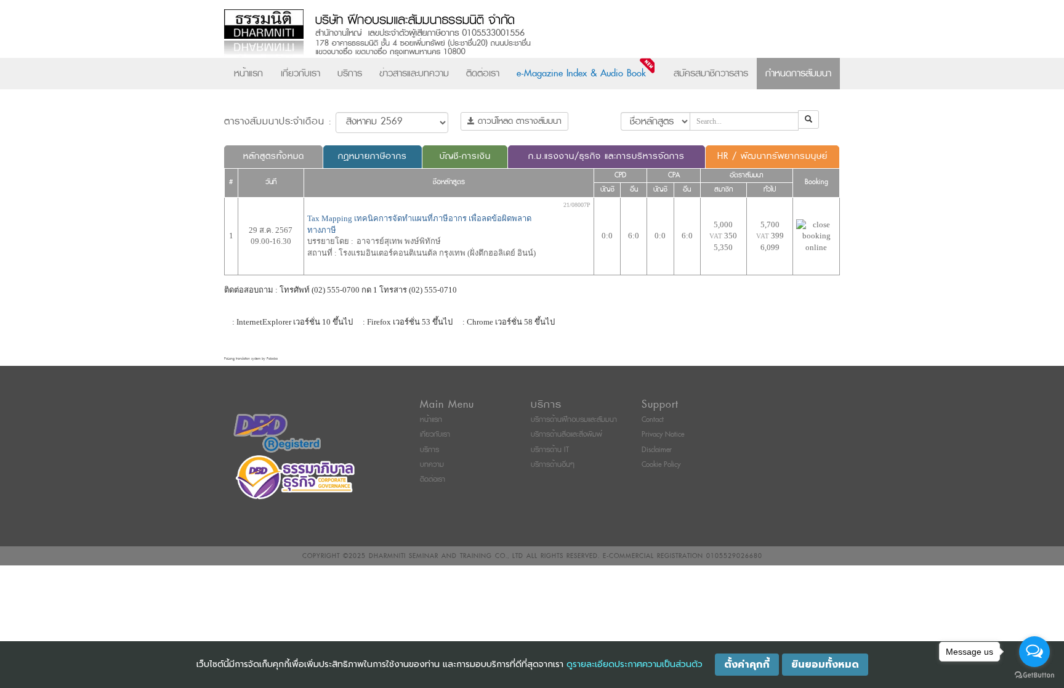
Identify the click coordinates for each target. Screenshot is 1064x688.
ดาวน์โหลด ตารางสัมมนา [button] (518, 121)
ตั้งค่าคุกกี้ (747, 664)
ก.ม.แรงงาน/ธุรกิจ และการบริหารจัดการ (606, 156)
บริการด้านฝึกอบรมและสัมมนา (574, 420)
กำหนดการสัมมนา (798, 73)
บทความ (432, 465)
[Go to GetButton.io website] (1034, 675)
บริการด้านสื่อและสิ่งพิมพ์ (566, 434)
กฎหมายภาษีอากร (372, 156)
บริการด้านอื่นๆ (552, 465)
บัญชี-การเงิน (465, 156)
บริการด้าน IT (550, 450)
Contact (653, 420)
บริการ (349, 73)
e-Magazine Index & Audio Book (581, 73)
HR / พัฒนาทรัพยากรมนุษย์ (772, 156)
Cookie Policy (661, 465)
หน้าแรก (248, 73)
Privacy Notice (663, 434)
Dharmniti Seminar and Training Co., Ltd (446, 556)
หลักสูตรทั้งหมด (273, 156)
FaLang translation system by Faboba (251, 359)
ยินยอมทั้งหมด (825, 664)
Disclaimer (657, 450)
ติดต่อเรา (482, 73)
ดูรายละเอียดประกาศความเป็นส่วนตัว (634, 664)
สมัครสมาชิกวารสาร (711, 73)
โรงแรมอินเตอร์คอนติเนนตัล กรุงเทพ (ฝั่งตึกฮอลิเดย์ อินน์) (437, 252)
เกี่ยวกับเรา (300, 73)
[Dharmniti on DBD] (277, 433)
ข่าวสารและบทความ (414, 73)
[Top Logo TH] (506, 33)
